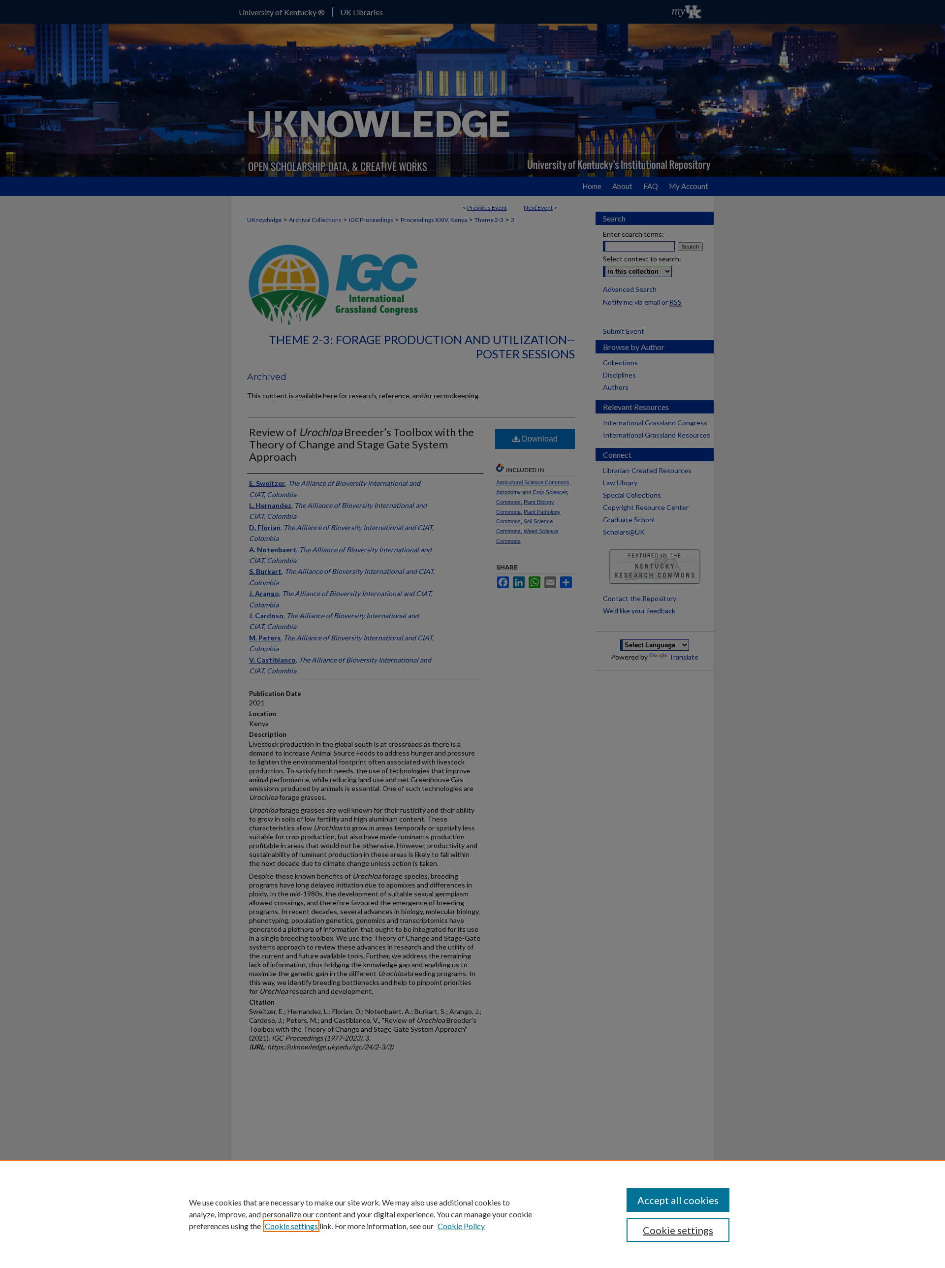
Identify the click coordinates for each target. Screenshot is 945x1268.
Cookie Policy (461, 1226)
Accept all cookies (678, 1200)
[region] (472, 1214)
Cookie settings (291, 1226)
